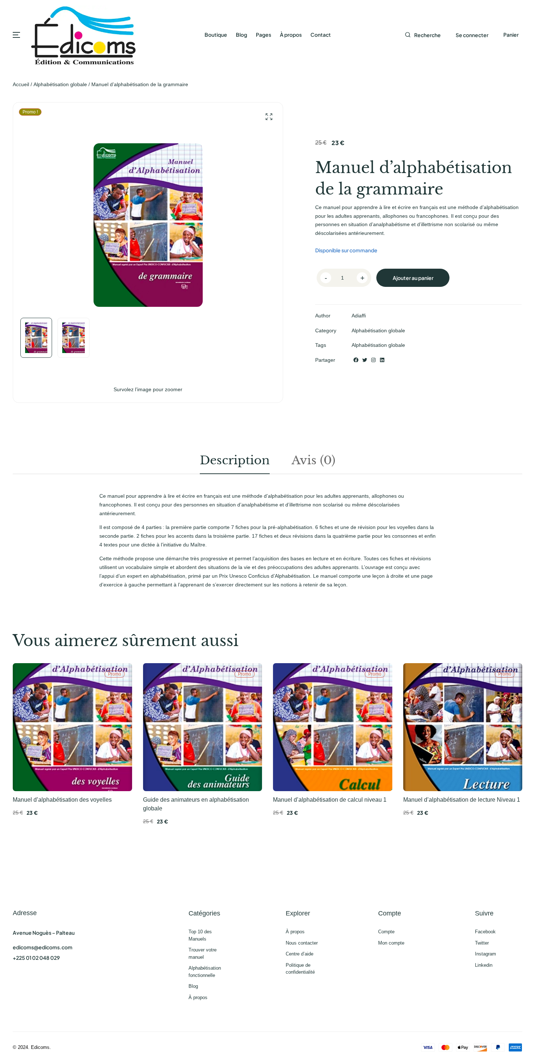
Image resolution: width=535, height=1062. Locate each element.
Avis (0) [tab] (314, 460)
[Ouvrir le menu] (16, 35)
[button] (268, 117)
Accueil (21, 84)
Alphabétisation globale (60, 84)
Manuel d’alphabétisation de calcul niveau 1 (330, 800)
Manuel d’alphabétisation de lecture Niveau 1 (461, 800)
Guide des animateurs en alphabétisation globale (196, 804)
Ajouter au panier (413, 277)
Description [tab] (235, 460)
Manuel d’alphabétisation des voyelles (62, 800)
